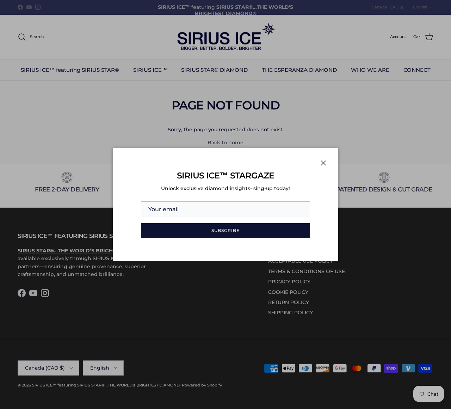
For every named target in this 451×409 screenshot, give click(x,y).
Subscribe (225, 230)
